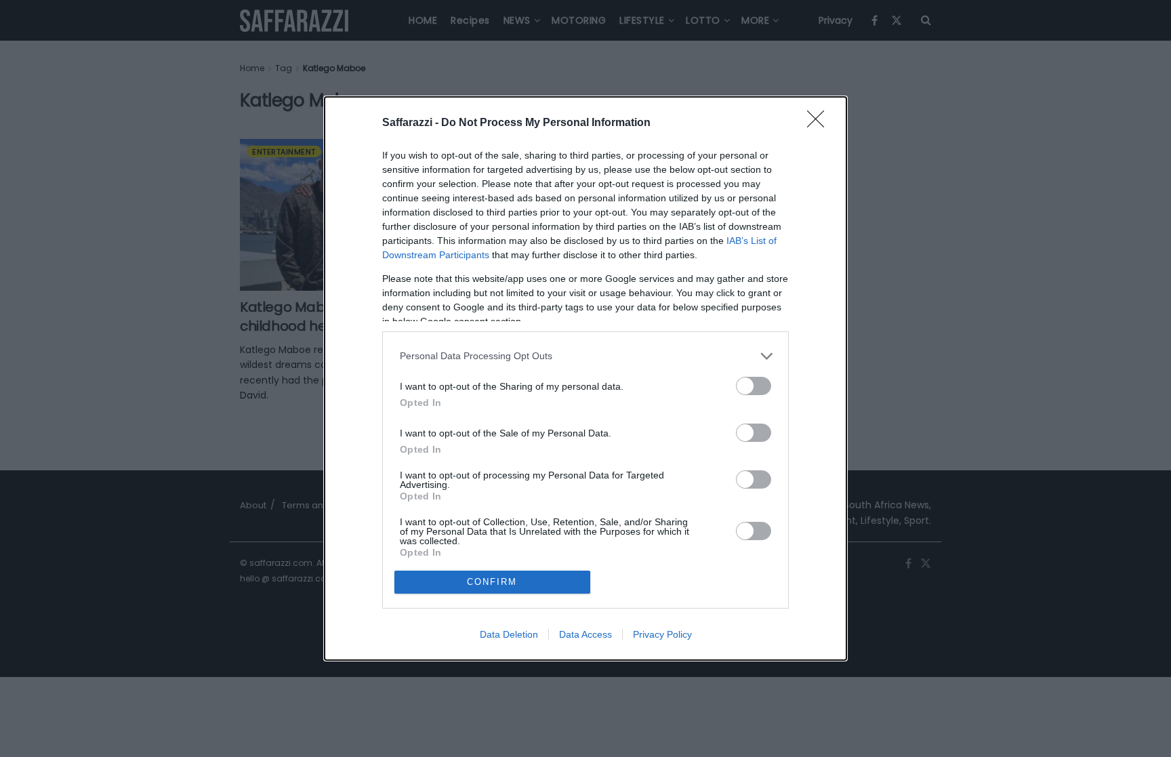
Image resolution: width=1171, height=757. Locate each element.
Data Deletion (509, 634)
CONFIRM (492, 582)
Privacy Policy (662, 634)
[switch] (753, 386)
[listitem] (585, 356)
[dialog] (585, 378)
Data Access (585, 634)
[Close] (820, 123)
